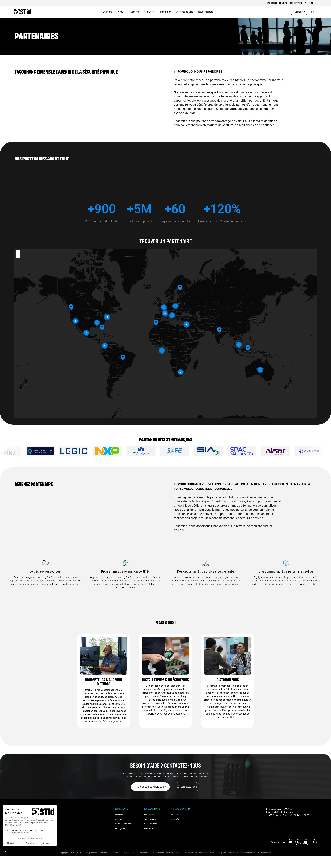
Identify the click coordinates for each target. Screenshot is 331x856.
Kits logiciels (120, 828)
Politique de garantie (140, 853)
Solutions (107, 12)
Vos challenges (150, 819)
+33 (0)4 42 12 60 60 (299, 815)
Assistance (148, 828)
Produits (121, 12)
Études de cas (149, 814)
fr (312, 3)
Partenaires (165, 12)
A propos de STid (184, 12)
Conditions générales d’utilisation (93, 853)
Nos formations (150, 824)
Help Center (149, 12)
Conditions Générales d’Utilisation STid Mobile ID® (195, 853)
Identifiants (119, 814)
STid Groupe (272, 3)
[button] (219, 330)
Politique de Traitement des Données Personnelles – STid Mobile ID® (244, 853)
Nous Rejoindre (205, 12)
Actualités (175, 819)
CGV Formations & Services (162, 853)
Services (135, 12)
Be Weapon (283, 3)
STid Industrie (296, 3)
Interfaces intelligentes (124, 824)
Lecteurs (118, 819)
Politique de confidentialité (119, 853)
